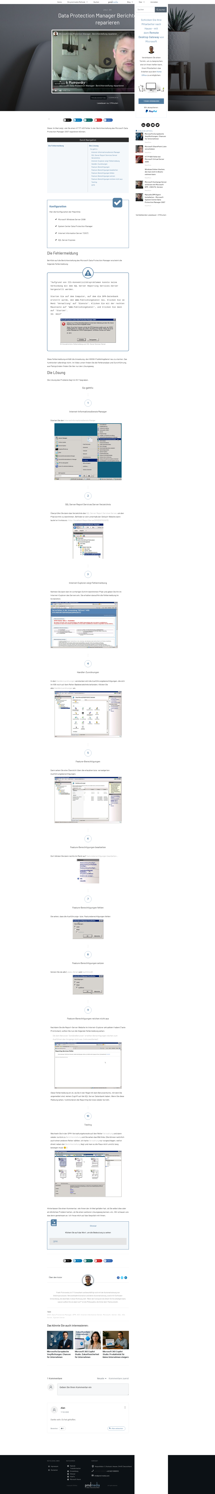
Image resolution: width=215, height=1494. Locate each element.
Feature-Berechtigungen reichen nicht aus (107, 179)
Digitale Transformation (75, 1467)
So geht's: (94, 149)
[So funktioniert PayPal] (151, 111)
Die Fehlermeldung (56, 146)
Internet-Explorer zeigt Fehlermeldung (105, 161)
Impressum (54, 1466)
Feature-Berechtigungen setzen (103, 176)
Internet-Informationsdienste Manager (105, 152)
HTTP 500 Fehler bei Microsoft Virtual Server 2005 (154, 159)
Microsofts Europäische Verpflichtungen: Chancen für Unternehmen (60, 1346)
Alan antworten (117, 1428)
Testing (94, 182)
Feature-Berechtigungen (100, 167)
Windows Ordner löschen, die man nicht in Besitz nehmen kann (155, 171)
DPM (93, 185)
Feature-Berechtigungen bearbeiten (104, 170)
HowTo (72, 1476)
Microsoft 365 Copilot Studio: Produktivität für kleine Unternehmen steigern (116, 1346)
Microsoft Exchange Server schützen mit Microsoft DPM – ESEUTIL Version (156, 184)
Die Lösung (93, 146)
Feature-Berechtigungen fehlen (102, 173)
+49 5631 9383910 (101, 1471)
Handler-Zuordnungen (99, 164)
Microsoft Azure (75, 1479)
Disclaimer (54, 1470)
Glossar (72, 1474)
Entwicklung (74, 1471)
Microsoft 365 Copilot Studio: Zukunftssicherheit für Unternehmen (88, 1346)
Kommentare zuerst (119, 1378)
